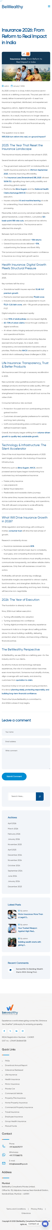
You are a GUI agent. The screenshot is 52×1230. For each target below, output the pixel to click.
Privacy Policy (37, 1209)
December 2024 (15, 855)
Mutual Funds (11, 1126)
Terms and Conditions (16, 1209)
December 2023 (15, 887)
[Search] (40, 796)
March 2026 (13, 829)
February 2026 (14, 834)
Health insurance (12, 1079)
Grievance (26, 1213)
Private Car (10, 1089)
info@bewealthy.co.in (18, 1164)
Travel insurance (12, 1112)
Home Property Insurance (16, 1103)
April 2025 (12, 850)
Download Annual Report (16, 1065)
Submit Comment (14, 776)
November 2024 (15, 860)
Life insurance (11, 1075)
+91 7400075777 (16, 1147)
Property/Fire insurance (15, 1098)
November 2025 (15, 845)
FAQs (7, 1061)
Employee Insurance (14, 1117)
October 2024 (14, 866)
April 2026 (12, 824)
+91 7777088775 (15, 1156)
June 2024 (12, 876)
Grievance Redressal (14, 1070)
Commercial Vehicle (13, 1093)
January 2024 (14, 881)
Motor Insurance (12, 1084)
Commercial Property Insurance (19, 1107)
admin (6, 86)
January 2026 (14, 839)
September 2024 (15, 871)
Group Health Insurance (15, 1121)
